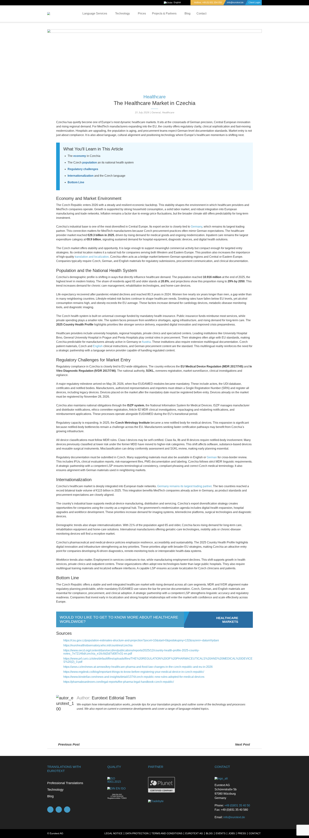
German (212, 457)
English (177, 2)
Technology (122, 13)
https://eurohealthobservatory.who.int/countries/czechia (98, 645)
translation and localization (92, 256)
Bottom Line (76, 182)
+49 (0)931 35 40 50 (237, 805)
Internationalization (81, 175)
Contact (201, 13)
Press (242, 833)
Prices (142, 13)
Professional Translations (65, 783)
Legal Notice (113, 833)
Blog (187, 13)
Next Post (243, 744)
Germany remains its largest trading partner (184, 486)
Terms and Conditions (166, 833)
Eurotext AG (194, 833)
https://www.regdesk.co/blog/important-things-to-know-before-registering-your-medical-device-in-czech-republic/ (133, 671)
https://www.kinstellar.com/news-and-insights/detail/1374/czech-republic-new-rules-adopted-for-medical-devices (133, 676)
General (156, 112)
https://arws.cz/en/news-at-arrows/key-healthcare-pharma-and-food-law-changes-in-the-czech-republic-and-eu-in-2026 (138, 666)
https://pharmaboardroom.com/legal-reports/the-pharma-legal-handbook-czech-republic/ (118, 681)
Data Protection (137, 833)
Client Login (254, 2)
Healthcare (154, 96)
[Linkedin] (67, 809)
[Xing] (59, 809)
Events (220, 833)
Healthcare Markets (227, 620)
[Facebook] (50, 809)
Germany (196, 226)
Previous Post (69, 744)
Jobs (231, 833)
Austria (146, 341)
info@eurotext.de (235, 2)
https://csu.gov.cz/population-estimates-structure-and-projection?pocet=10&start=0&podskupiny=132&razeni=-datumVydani (141, 640)
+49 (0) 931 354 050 (212, 2)
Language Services (94, 13)
